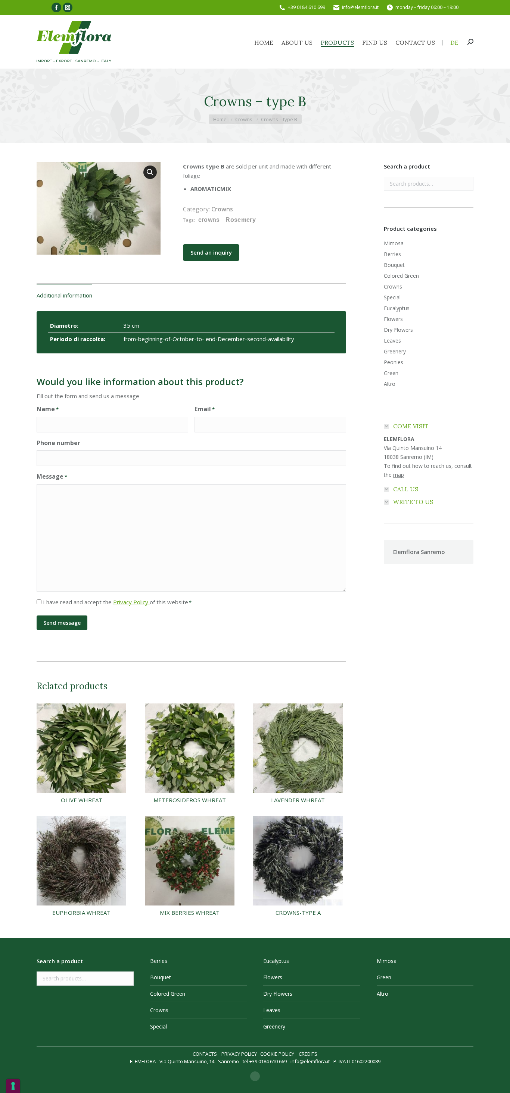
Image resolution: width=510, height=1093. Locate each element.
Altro (389, 383)
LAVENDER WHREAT (298, 800)
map (398, 474)
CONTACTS (205, 1054)
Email (205, 409)
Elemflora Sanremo (419, 551)
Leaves (392, 340)
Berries (392, 254)
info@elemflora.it (360, 7)
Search (465, 184)
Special (392, 297)
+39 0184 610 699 (306, 7)
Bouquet (394, 264)
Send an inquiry (211, 252)
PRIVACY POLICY (239, 1054)
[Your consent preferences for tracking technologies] (13, 1086)
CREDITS (308, 1054)
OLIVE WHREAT (81, 800)
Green (391, 373)
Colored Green (401, 275)
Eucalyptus (397, 308)
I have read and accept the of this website (117, 602)
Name (48, 409)
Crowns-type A (298, 912)
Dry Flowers (398, 329)
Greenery (395, 351)
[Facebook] (255, 1076)
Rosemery (240, 220)
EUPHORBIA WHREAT (81, 912)
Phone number (58, 443)
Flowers (393, 318)
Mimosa (394, 243)
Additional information (64, 295)
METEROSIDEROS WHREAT (189, 800)
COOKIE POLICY (277, 1054)
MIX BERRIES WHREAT (190, 912)
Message (52, 476)
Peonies (393, 362)
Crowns (222, 209)
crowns (209, 220)
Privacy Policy (131, 602)
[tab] (64, 291)
